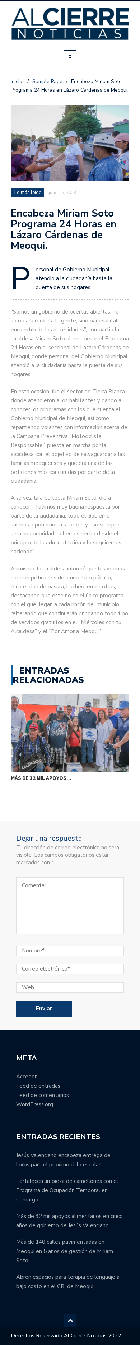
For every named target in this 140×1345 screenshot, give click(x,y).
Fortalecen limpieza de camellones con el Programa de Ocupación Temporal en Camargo (67, 1190)
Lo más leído (28, 192)
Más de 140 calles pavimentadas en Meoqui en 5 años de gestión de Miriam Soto (64, 1251)
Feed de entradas (38, 1085)
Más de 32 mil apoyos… (41, 778)
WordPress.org (34, 1104)
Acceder (26, 1076)
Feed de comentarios (42, 1095)
